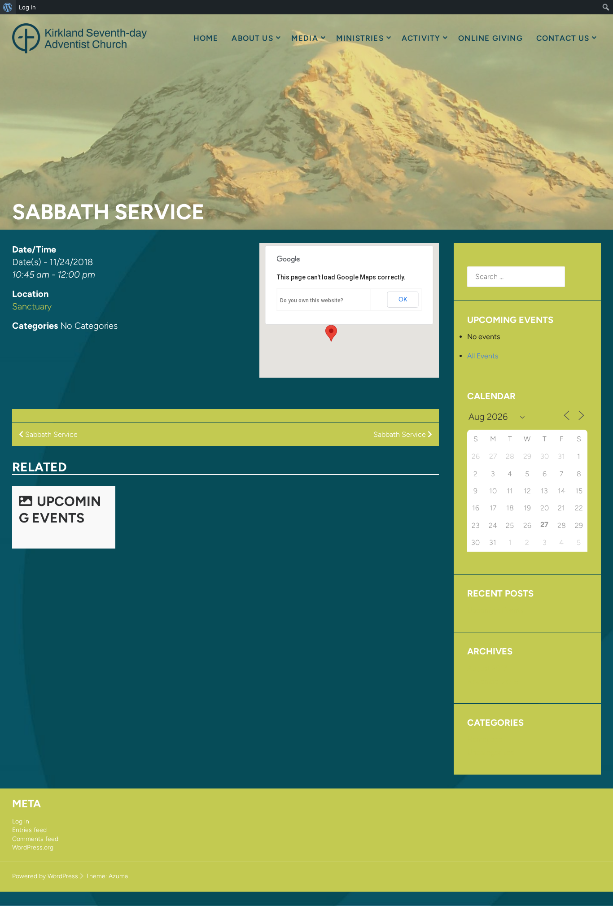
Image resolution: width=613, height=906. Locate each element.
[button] (331, 333)
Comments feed (35, 839)
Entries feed (29, 830)
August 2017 (487, 668)
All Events (482, 356)
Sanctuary (32, 306)
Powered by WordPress (45, 876)
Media (304, 38)
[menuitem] (8, 7)
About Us (252, 38)
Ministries (360, 38)
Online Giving (490, 38)
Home (206, 38)
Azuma (118, 876)
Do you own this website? (311, 300)
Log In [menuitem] (27, 7)
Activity (421, 38)
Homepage (484, 739)
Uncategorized (490, 752)
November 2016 (492, 681)
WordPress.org (32, 847)
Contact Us (563, 38)
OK (402, 299)
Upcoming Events (60, 509)
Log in (20, 821)
